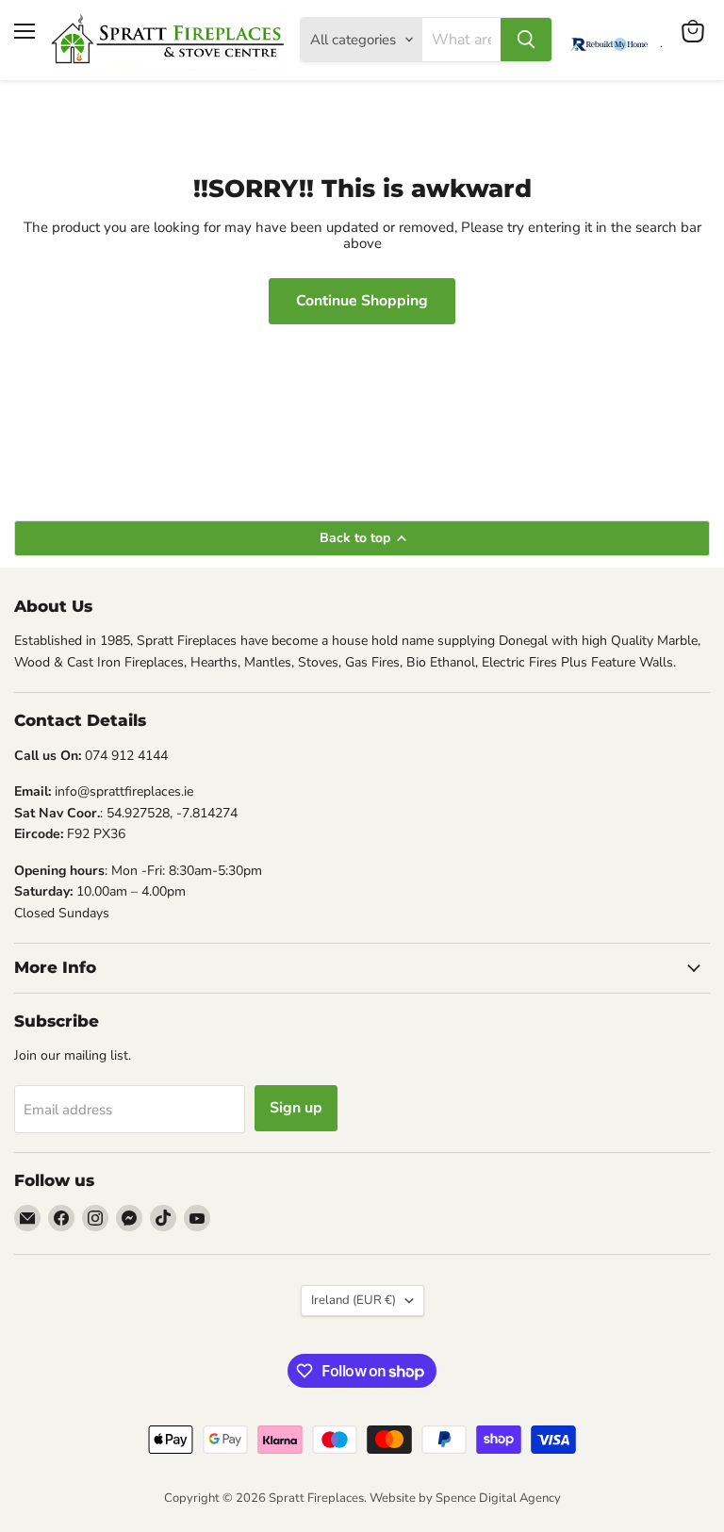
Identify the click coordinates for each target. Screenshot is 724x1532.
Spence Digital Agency (498, 1498)
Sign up (296, 1107)
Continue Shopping (362, 300)
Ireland (353, 1300)
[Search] (526, 39)
